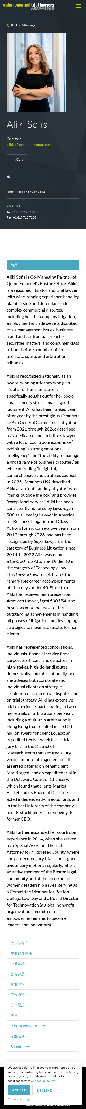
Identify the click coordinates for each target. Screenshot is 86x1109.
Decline (44, 1090)
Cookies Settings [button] (19, 1099)
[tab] (43, 265)
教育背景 (18, 974)
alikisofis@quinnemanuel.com (29, 144)
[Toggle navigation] (79, 7)
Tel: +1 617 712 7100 (21, 212)
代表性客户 (19, 943)
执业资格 (18, 984)
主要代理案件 (21, 953)
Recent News (20, 1046)
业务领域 (18, 963)
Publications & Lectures (28, 1026)
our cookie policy (42, 1081)
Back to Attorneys (23, 25)
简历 (14, 265)
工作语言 (18, 994)
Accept (19, 1090)
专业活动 (18, 1036)
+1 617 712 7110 (33, 191)
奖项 (14, 1015)
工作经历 (18, 1005)
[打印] (8, 176)
